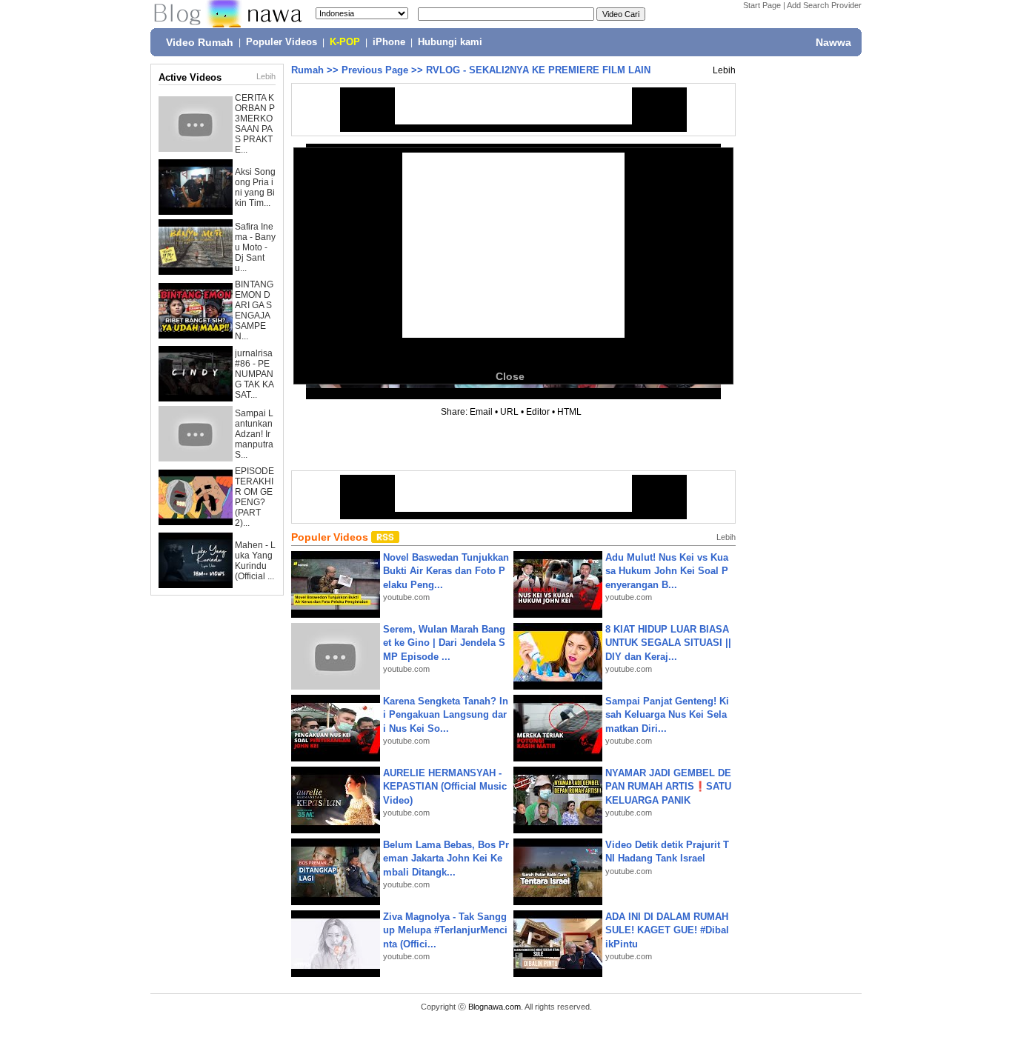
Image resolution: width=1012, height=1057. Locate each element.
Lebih (266, 76)
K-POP (345, 42)
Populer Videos (281, 42)
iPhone (389, 42)
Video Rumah (199, 42)
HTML (569, 412)
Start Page (762, 5)
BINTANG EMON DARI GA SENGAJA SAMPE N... (254, 310)
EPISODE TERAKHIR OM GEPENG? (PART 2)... (254, 497)
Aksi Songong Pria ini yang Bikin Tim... (255, 187)
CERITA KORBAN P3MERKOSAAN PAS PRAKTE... (255, 124)
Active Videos (190, 77)
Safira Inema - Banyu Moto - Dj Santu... (255, 247)
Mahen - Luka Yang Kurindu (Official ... (255, 560)
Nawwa (833, 42)
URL (509, 412)
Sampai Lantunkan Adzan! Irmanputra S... (254, 434)
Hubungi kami (450, 42)
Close (510, 376)
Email (481, 412)
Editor (538, 412)
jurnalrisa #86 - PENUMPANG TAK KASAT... (254, 374)
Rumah (307, 70)
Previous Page (375, 70)
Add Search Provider (824, 5)
